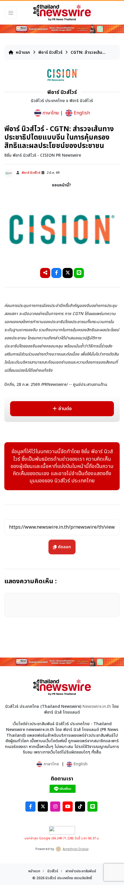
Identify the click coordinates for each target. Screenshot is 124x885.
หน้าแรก (22, 52)
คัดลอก (65, 545)
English (82, 113)
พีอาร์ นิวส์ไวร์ (50, 52)
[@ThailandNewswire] (63, 789)
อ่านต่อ (65, 408)
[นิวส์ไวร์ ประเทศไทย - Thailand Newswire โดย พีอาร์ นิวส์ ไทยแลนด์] (62, 13)
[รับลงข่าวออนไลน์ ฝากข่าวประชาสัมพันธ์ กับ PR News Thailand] (62, 28)
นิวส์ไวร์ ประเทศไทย (59, 878)
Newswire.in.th (96, 706)
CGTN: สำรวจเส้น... (88, 52)
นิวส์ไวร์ (53, 871)
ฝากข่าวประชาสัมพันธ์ (80, 871)
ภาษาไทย (51, 113)
